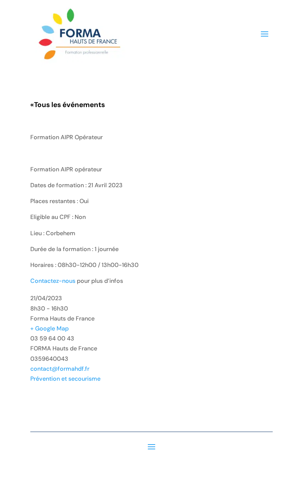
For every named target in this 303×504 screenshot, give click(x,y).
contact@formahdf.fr (59, 369)
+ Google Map (49, 328)
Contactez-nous (52, 281)
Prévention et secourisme (65, 379)
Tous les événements (67, 104)
